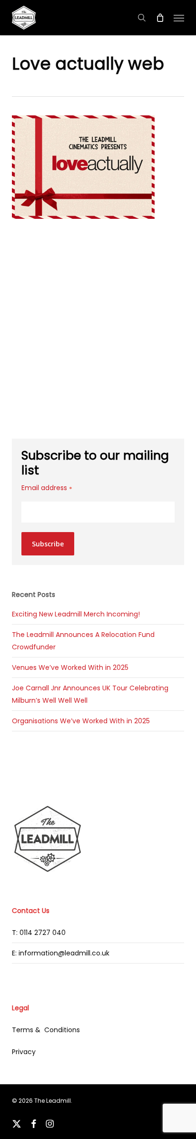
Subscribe (48, 543)
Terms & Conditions (46, 1030)
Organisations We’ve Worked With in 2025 (81, 721)
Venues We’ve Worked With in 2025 (70, 667)
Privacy (24, 1052)
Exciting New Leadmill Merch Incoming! (76, 614)
